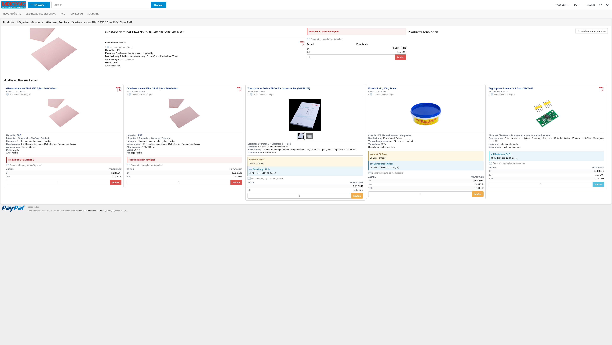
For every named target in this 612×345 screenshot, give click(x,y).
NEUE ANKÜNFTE (12, 14)
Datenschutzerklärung (87, 210)
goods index (33, 207)
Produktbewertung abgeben (592, 31)
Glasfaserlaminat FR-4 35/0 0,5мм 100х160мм (31, 88)
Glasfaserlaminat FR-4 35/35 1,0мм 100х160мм (152, 88)
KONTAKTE (93, 14)
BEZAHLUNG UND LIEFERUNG (41, 14)
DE (575, 5)
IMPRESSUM (76, 14)
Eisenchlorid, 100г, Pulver (382, 88)
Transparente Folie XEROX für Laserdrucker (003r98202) (279, 88)
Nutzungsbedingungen (108, 210)
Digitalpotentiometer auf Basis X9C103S (511, 88)
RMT (118, 50)
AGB (63, 14)
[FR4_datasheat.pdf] (302, 43)
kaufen (400, 57)
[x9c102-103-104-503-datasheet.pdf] (601, 89)
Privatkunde (561, 5)
